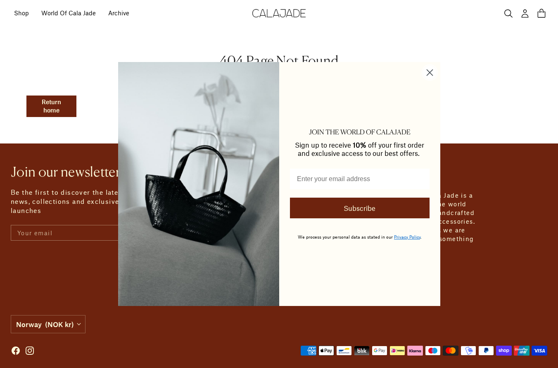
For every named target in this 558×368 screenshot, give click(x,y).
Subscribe (359, 208)
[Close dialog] (430, 72)
